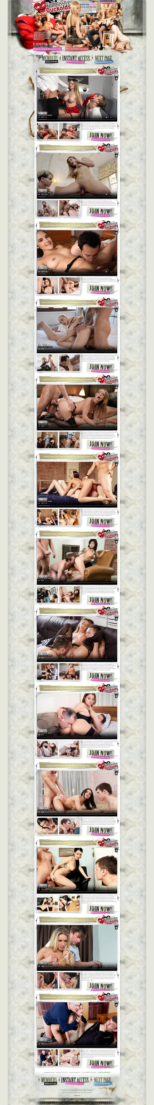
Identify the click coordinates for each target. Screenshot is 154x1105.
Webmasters (77, 1095)
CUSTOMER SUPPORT (89, 1072)
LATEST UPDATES (104, 1072)
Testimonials (90, 1090)
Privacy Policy (64, 1090)
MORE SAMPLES (74, 1072)
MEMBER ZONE (49, 1072)
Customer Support (82, 1090)
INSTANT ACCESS (62, 1072)
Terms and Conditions (73, 1090)
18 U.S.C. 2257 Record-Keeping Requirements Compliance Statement (77, 1089)
